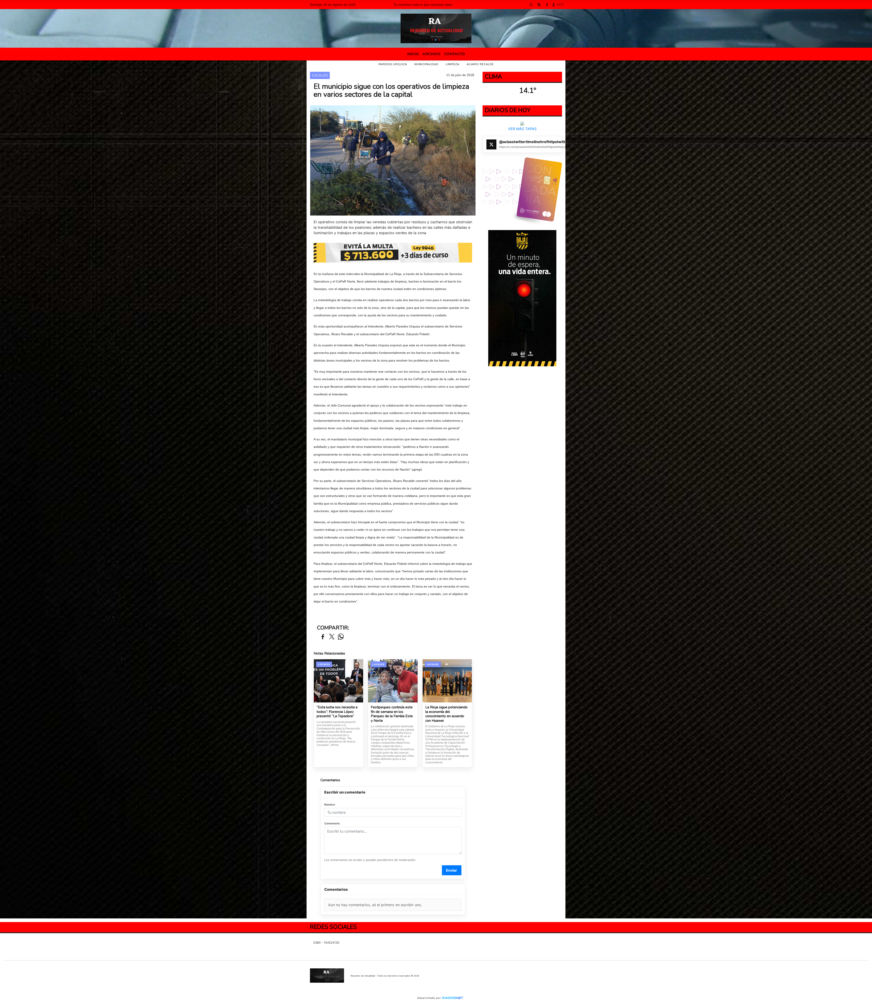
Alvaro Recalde (480, 64)
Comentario (332, 823)
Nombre (329, 804)
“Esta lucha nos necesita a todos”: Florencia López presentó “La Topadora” (337, 712)
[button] (531, 4)
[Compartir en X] (331, 637)
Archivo (432, 54)
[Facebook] (547, 4)
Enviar (451, 870)
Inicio (413, 54)
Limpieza (452, 64)
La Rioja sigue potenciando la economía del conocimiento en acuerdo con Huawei (446, 714)
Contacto (454, 54)
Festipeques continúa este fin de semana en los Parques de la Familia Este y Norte (392, 714)
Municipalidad (426, 64)
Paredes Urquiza (393, 64)
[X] (539, 4)
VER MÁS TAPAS (522, 128)
